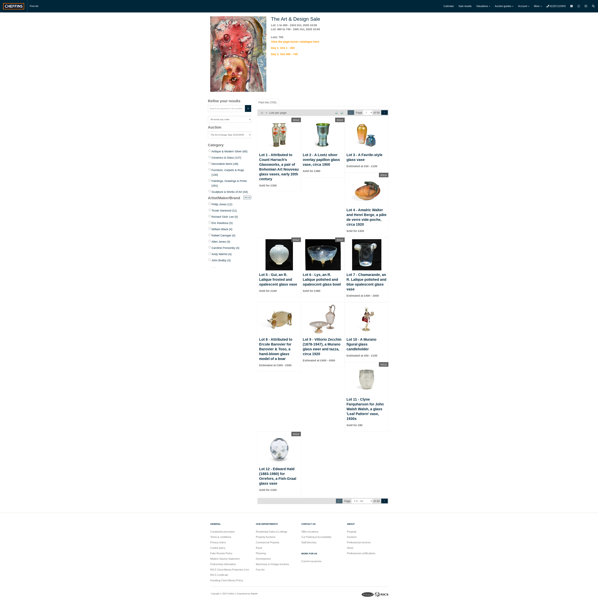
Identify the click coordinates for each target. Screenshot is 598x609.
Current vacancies (311, 561)
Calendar (449, 6)
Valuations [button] (482, 6)
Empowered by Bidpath (247, 594)
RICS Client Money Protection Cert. (229, 569)
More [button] (537, 6)
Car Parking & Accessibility (316, 537)
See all (247, 197)
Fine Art (34, 6)
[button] (593, 6)
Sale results (465, 6)
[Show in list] (337, 112)
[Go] (248, 108)
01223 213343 (557, 6)
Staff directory (308, 542)
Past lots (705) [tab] (267, 102)
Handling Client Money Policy (226, 580)
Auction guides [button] (503, 6)
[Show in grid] (343, 112)
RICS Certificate (219, 575)
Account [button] (523, 6)
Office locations (310, 531)
